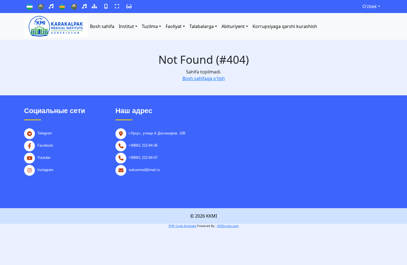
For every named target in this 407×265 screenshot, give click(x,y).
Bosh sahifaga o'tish (203, 78)
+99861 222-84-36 (143, 145)
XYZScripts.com (228, 226)
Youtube (43, 158)
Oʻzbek (369, 6)
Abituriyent (233, 26)
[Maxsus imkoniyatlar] (129, 6)
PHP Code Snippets (182, 226)
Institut (126, 26)
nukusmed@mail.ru (144, 170)
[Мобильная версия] (106, 6)
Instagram (45, 170)
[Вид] (117, 6)
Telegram (44, 133)
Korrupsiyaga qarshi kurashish (285, 26)
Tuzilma (150, 26)
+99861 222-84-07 (143, 158)
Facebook (45, 145)
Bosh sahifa (102, 26)
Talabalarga (201, 26)
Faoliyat (174, 26)
